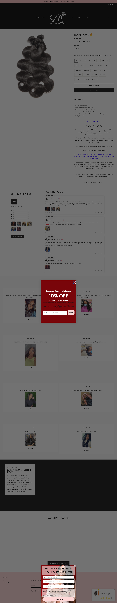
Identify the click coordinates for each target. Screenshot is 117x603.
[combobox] (45, 313)
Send (71, 312)
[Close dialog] (74, 282)
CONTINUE (59, 599)
